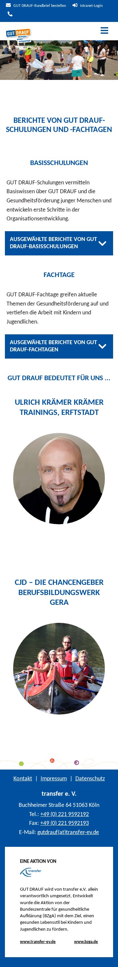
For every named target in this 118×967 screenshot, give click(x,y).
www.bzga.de (86, 942)
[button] (108, 957)
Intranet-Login (91, 6)
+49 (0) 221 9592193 (64, 823)
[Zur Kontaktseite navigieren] (9, 15)
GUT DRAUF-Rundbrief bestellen (39, 6)
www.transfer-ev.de (38, 942)
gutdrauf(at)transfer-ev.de (68, 832)
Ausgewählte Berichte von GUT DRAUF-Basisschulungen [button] (53, 243)
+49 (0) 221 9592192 (64, 814)
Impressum (54, 779)
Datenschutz (90, 779)
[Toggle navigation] (104, 31)
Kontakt (22, 779)
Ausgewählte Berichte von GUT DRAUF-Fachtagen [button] (53, 346)
